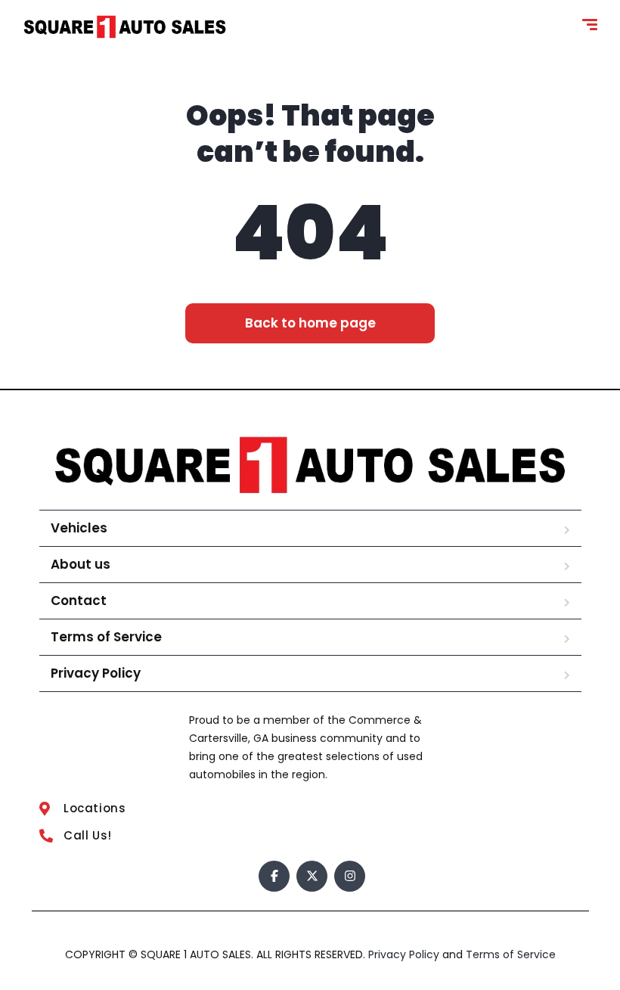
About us (80, 564)
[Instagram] (349, 876)
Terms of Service (106, 637)
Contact (79, 600)
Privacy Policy (96, 673)
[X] (311, 876)
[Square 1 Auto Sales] (125, 27)
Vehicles (79, 528)
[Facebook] (274, 876)
